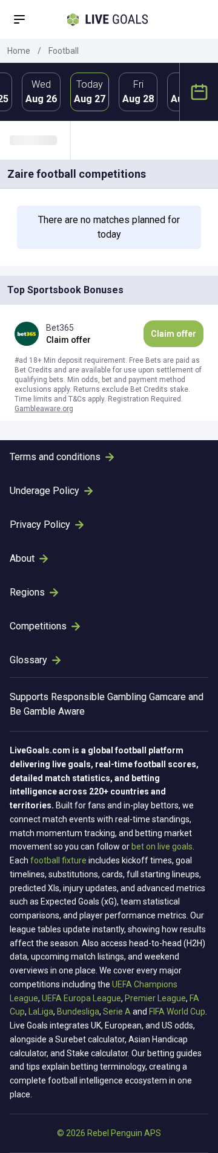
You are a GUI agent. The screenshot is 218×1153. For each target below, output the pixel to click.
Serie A (117, 1011)
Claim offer (173, 334)
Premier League (155, 998)
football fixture (58, 860)
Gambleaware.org (44, 408)
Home (18, 51)
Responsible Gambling (99, 697)
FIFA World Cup (177, 1011)
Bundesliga (78, 1011)
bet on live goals (162, 846)
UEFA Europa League (81, 998)
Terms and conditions (55, 457)
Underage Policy (44, 490)
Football (63, 51)
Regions (27, 592)
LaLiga (40, 1011)
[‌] (40, 140)
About (22, 558)
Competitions (38, 626)
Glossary (28, 660)
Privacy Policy (40, 524)
